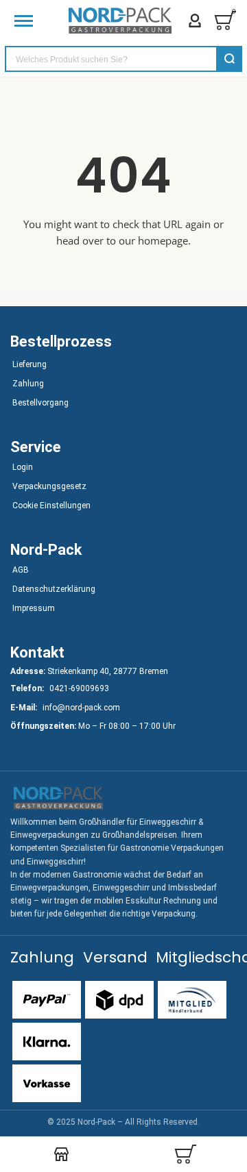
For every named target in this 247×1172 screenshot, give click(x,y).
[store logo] (120, 21)
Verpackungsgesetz (49, 486)
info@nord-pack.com (81, 707)
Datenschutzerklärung (53, 589)
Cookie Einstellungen (51, 505)
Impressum (33, 608)
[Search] (229, 59)
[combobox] (123, 59)
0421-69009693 (79, 688)
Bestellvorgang (40, 403)
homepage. (164, 240)
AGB (20, 570)
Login (22, 467)
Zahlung (28, 383)
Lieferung (29, 364)
